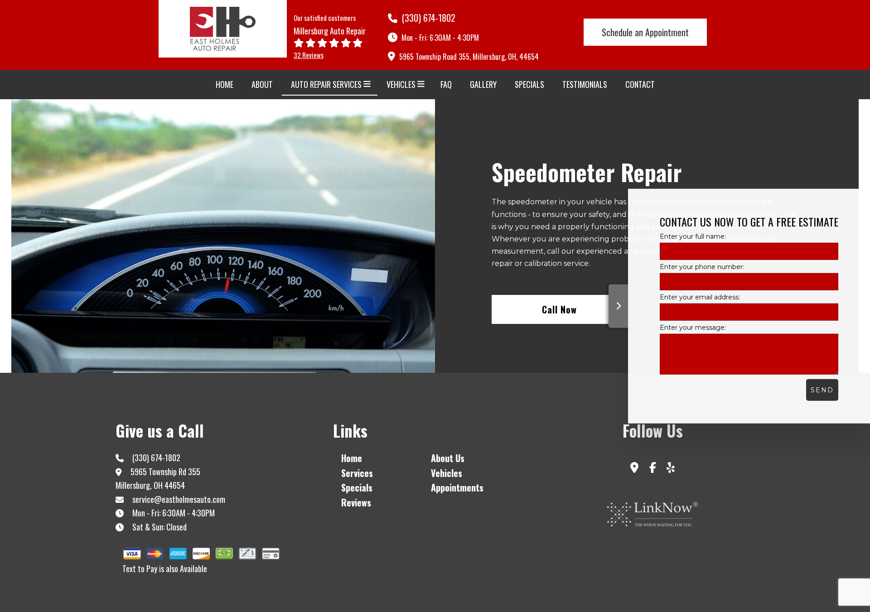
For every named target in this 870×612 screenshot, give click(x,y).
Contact (640, 84)
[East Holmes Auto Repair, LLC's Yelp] (670, 469)
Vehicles (401, 84)
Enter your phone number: (702, 266)
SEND (822, 390)
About (262, 84)
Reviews (356, 502)
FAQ (446, 84)
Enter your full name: (693, 236)
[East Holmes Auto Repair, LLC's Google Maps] (634, 469)
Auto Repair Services (326, 84)
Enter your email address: (700, 297)
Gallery (483, 84)
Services (357, 473)
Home (224, 84)
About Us (447, 458)
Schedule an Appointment (645, 32)
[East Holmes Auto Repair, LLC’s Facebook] (652, 469)
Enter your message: (693, 327)
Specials (529, 84)
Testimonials (584, 84)
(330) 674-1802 (427, 17)
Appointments (457, 487)
